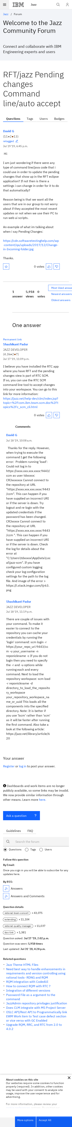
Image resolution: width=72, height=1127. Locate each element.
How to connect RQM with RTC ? (28, 986)
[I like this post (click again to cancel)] (49, 266)
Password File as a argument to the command (30, 997)
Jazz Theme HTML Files (22, 965)
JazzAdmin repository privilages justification (36, 1003)
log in (22, 766)
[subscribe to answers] (6, 888)
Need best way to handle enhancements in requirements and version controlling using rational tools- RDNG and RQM (35, 973)
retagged (8, 141)
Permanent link (12, 339)
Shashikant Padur (15, 344)
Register (9, 766)
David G (8, 131)
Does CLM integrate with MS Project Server (36, 1008)
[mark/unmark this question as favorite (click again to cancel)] (6, 266)
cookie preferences (18, 1107)
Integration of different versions (28, 990)
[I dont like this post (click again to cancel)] (57, 266)
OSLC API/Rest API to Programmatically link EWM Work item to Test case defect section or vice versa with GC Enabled (36, 1016)
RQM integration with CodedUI (27, 982)
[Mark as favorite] (6, 266)
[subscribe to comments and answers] (6, 896)
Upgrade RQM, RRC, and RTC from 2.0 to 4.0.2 (34, 1027)
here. (42, 800)
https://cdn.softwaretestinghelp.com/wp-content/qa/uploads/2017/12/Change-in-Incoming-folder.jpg (31, 245)
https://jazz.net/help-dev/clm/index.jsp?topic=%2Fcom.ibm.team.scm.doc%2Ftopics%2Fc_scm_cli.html (30, 403)
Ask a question (16, 816)
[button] (69, 1077)
